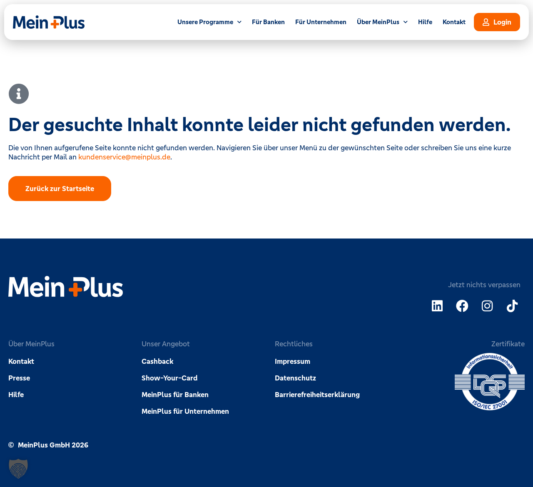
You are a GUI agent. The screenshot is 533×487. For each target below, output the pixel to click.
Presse (19, 378)
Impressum (292, 361)
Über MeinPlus (378, 22)
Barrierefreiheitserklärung (317, 394)
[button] (18, 468)
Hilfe (425, 22)
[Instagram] (487, 306)
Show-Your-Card (169, 378)
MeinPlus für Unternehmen (185, 411)
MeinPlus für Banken (175, 394)
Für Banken (268, 22)
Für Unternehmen (320, 22)
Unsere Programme (205, 22)
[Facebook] (462, 306)
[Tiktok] (512, 306)
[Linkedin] (437, 306)
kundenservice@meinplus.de (124, 157)
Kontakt (454, 22)
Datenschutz (295, 378)
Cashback (157, 361)
